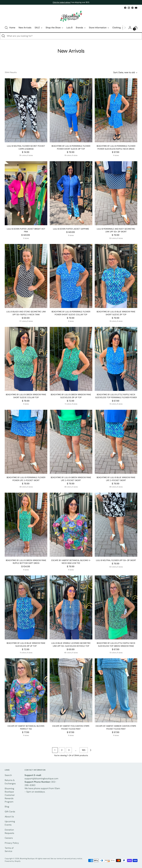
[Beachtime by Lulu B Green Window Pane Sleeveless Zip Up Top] (71, 359)
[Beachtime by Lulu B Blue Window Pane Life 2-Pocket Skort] (116, 442)
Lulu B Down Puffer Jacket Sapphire (71, 229)
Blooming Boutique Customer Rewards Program (10, 795)
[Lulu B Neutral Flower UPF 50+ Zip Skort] (116, 525)
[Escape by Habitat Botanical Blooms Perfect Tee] (26, 690)
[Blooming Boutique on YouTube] (136, 8)
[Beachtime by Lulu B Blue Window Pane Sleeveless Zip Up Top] (26, 607)
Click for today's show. (62, 2)
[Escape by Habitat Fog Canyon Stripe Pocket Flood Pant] (71, 690)
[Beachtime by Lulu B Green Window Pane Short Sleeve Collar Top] (26, 359)
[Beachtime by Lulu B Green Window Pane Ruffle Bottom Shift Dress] (26, 525)
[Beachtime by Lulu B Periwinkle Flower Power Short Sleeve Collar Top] (71, 276)
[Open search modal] (6, 27)
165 (83, 750)
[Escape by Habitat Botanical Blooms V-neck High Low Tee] (71, 525)
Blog (7, 806)
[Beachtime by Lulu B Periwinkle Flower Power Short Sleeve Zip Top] (71, 110)
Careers (9, 837)
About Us (9, 816)
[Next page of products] (90, 750)
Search (8, 775)
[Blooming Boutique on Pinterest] (132, 8)
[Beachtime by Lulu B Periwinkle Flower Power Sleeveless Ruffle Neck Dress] (116, 110)
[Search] (3, 36)
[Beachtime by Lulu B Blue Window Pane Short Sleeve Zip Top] (116, 276)
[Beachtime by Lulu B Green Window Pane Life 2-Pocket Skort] (71, 442)
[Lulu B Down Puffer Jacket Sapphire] (71, 193)
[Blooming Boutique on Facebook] (125, 8)
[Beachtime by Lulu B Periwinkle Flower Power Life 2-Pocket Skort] (26, 442)
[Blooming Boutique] (71, 16)
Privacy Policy (12, 842)
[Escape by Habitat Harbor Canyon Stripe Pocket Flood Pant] (116, 690)
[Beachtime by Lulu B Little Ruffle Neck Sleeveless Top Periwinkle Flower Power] (116, 359)
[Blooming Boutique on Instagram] (129, 8)
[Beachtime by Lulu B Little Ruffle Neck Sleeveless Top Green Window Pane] (116, 607)
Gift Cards (10, 811)
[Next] (125, 27)
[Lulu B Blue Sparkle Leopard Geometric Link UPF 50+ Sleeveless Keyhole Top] (71, 607)
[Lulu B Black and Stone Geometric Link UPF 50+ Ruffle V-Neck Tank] (26, 276)
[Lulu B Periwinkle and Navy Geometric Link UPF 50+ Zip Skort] (116, 193)
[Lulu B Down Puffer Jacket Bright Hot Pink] (26, 193)
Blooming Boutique (27, 858)
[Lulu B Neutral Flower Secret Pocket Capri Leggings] (26, 110)
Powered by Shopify (13, 861)
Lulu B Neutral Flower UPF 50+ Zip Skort (116, 560)
